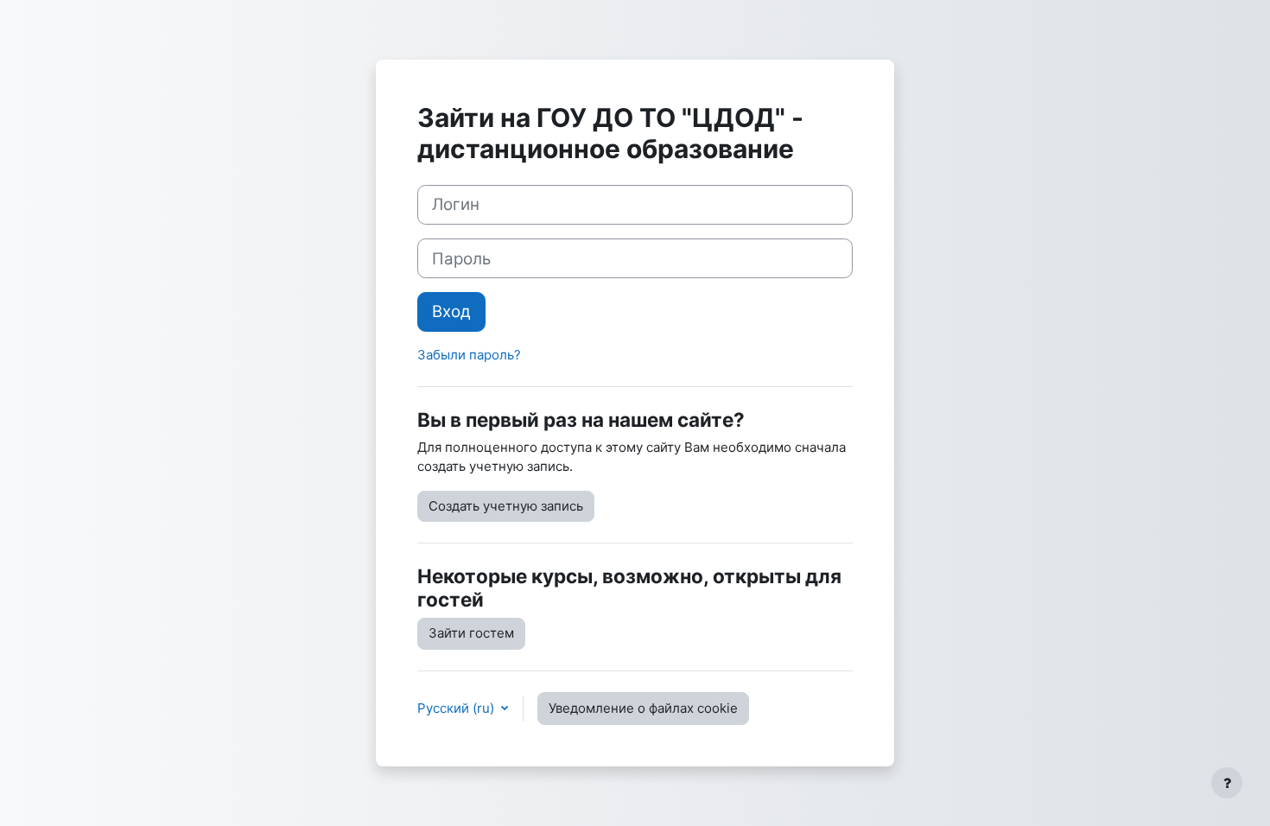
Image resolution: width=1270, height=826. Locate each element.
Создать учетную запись (506, 506)
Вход (451, 311)
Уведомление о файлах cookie (643, 708)
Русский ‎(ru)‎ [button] (457, 708)
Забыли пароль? (469, 354)
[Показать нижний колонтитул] (1226, 782)
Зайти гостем (471, 633)
